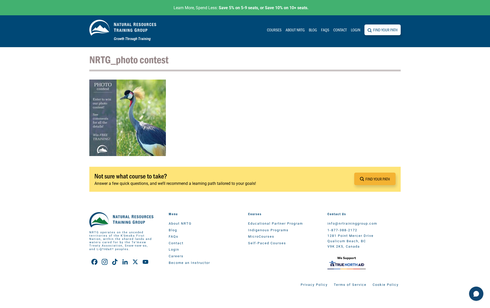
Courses (274, 29)
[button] (375, 179)
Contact (340, 29)
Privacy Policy (314, 284)
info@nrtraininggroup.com (352, 223)
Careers (176, 256)
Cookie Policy (386, 284)
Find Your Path (385, 29)
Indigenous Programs (268, 230)
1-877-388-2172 (342, 230)
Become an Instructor (189, 262)
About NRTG (295, 29)
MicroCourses (261, 236)
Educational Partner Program (275, 223)
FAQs (325, 29)
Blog (313, 29)
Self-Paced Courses (267, 243)
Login (355, 29)
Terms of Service (350, 284)
